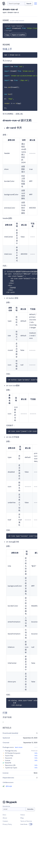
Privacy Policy (7, 824)
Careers (5, 821)
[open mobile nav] (35, 3)
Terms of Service (26, 821)
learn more (18, 747)
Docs (4, 815)
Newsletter (6, 806)
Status (22, 815)
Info (36, 753)
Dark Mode (23, 824)
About (5, 818)
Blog (21, 818)
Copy (7, 35)
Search (28, 3)
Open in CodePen (18, 35)
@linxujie (9, 786)
